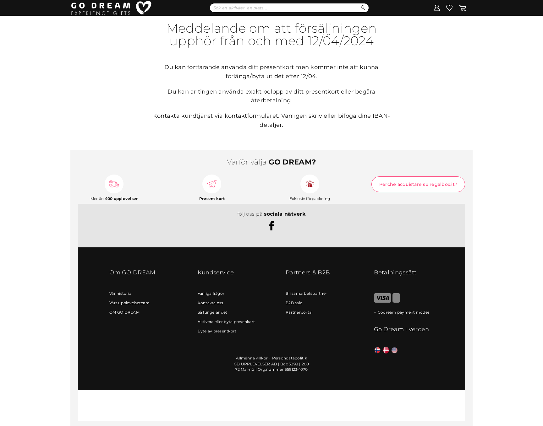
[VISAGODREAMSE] (382, 301)
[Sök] (363, 7)
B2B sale (294, 302)
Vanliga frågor (211, 293)
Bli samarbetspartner (306, 293)
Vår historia (120, 293)
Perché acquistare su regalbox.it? (418, 184)
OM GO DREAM (124, 312)
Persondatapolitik (289, 358)
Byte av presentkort (217, 331)
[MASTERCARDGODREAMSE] (396, 301)
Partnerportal (299, 312)
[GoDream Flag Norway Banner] (377, 350)
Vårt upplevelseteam (129, 302)
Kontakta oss (210, 302)
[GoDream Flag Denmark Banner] (386, 350)
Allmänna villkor (252, 358)
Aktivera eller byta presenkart (226, 321)
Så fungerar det (213, 312)
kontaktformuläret (251, 115)
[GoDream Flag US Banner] (394, 350)
